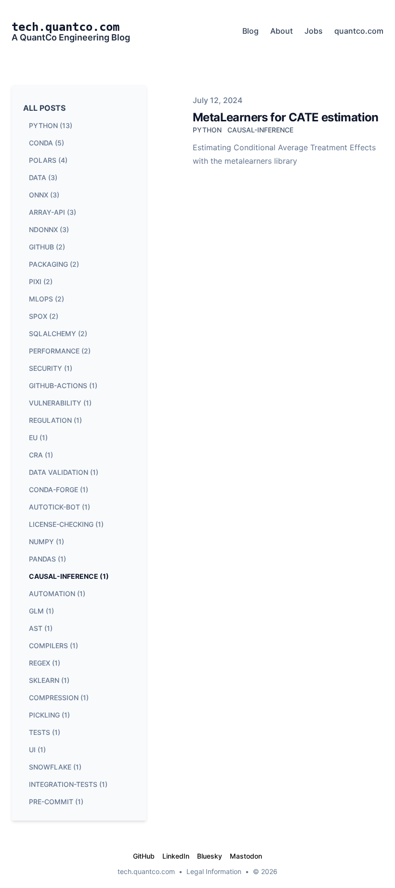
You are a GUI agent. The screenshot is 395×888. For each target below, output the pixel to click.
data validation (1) (63, 472)
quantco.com (358, 31)
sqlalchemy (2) (58, 333)
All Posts (44, 108)
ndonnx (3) (49, 229)
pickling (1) (49, 715)
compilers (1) (53, 645)
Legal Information (213, 871)
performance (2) (60, 351)
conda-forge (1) (58, 489)
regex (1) (44, 663)
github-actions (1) (63, 385)
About (281, 31)
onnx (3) (44, 195)
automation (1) (57, 593)
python (207, 130)
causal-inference (260, 130)
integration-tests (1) (68, 784)
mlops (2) (46, 299)
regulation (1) (55, 420)
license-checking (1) (66, 524)
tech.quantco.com (146, 871)
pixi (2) (41, 281)
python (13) (50, 125)
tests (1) (44, 732)
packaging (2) (54, 264)
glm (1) (41, 611)
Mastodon (246, 856)
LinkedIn (175, 856)
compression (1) (59, 697)
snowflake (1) (55, 767)
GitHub (144, 856)
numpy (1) (46, 541)
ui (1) (37, 749)
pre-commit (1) (56, 801)
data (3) (43, 177)
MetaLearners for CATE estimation (286, 117)
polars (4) (48, 160)
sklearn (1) (49, 680)
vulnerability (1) (60, 403)
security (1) (50, 368)
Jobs (313, 31)
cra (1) (41, 455)
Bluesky (209, 856)
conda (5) (46, 143)
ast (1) (41, 628)
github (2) (47, 247)
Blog (250, 31)
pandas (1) (47, 559)
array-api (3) (52, 212)
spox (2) (43, 316)
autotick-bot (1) (59, 507)
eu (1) (38, 437)
